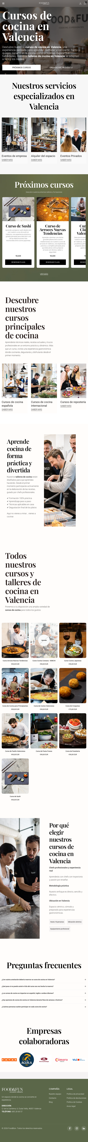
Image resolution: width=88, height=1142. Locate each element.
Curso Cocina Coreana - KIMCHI (44, 661)
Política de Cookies (74, 1102)
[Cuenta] (80, 3)
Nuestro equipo (55, 1094)
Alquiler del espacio (43, 156)
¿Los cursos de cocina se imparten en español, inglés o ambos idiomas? (28, 993)
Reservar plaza (18, 262)
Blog (51, 1102)
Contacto (52, 1098)
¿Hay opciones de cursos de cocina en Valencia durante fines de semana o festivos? (32, 1000)
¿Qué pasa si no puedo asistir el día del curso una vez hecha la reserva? (28, 986)
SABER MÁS (7, 160)
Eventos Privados (71, 156)
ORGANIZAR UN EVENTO (61, 67)
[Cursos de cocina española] (15, 381)
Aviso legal (71, 1106)
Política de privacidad (75, 1094)
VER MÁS (44, 274)
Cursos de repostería (73, 402)
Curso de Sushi (15, 796)
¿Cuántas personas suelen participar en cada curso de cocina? (24, 1007)
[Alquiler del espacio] (44, 135)
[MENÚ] (3, 3)
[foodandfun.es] (44, 3)
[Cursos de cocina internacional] (44, 381)
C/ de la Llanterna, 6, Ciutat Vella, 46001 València (21, 1109)
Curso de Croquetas (73, 706)
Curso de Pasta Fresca (44, 751)
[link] (9, 1060)
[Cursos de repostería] (73, 381)
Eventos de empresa (14, 156)
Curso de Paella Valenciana (15, 751)
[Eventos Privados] (73, 135)
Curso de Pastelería (73, 751)
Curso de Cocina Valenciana (44, 706)
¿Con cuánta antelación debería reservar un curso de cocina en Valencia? (28, 979)
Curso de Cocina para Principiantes (15, 706)
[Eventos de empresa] (15, 135)
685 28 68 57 (17, 1112)
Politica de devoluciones (76, 1098)
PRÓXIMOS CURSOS (21, 67)
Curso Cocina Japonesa (72, 661)
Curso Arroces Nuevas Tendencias (15, 661)
